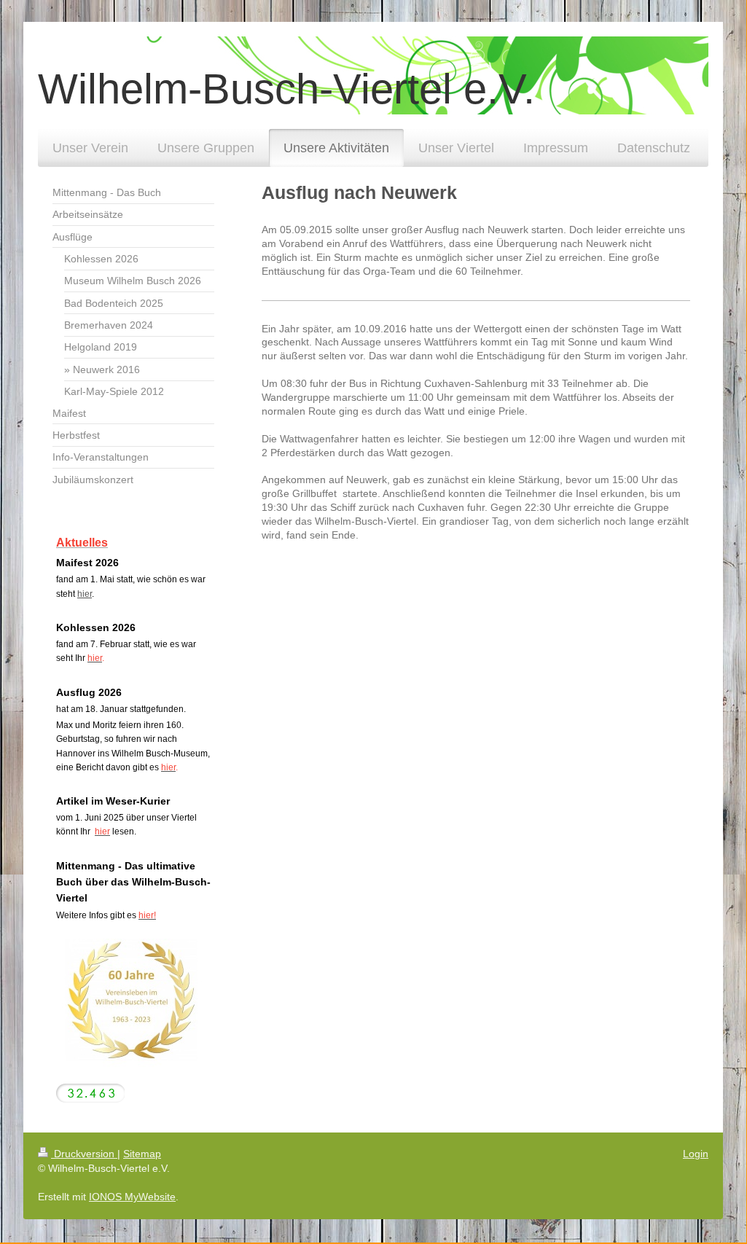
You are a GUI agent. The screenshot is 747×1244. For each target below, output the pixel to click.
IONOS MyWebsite (132, 1196)
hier (84, 594)
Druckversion (84, 1153)
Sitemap (142, 1153)
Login (695, 1153)
